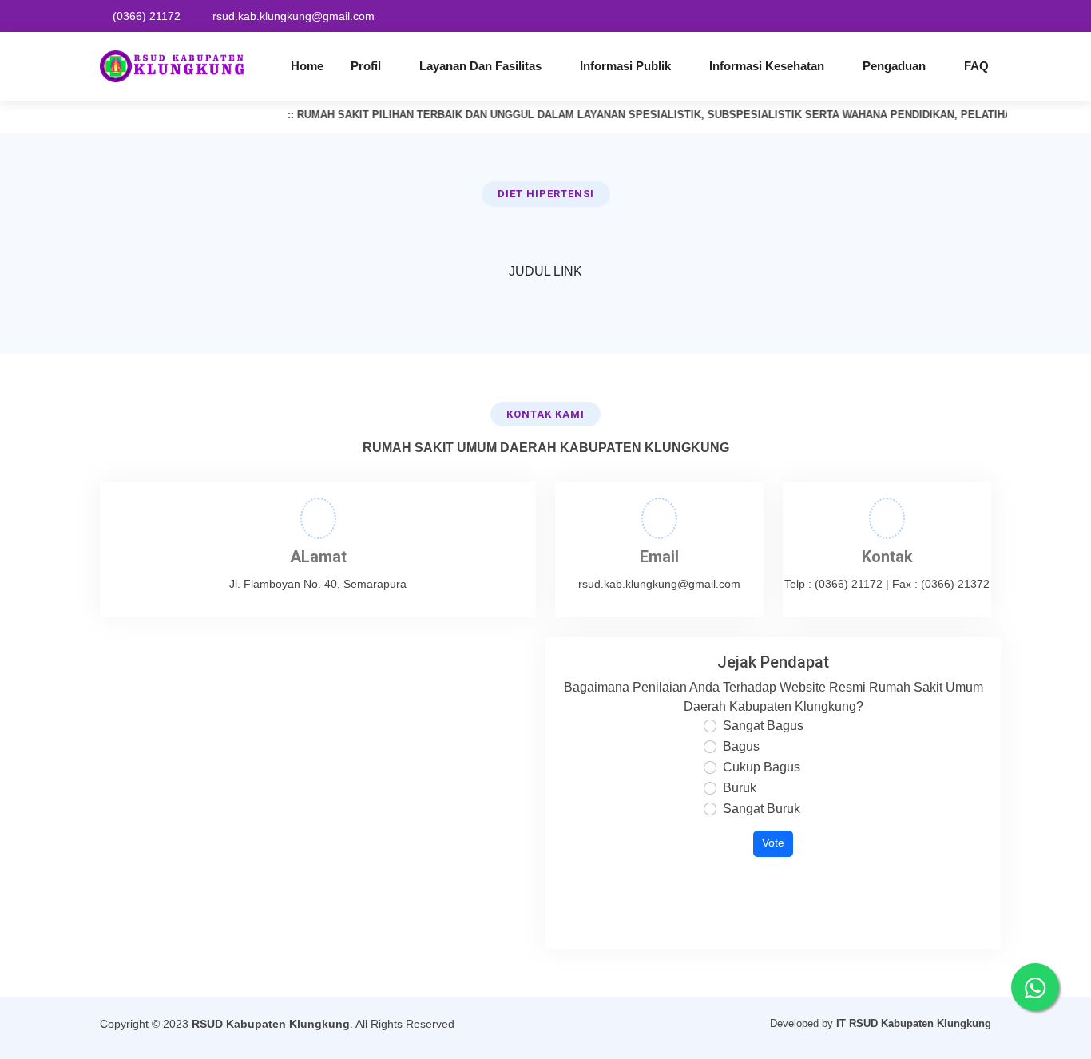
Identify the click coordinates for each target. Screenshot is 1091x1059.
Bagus (741, 746)
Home (307, 66)
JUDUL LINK (545, 271)
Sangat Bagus (763, 725)
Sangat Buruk (761, 808)
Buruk (739, 788)
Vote (773, 843)
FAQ (976, 66)
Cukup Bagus (761, 767)
